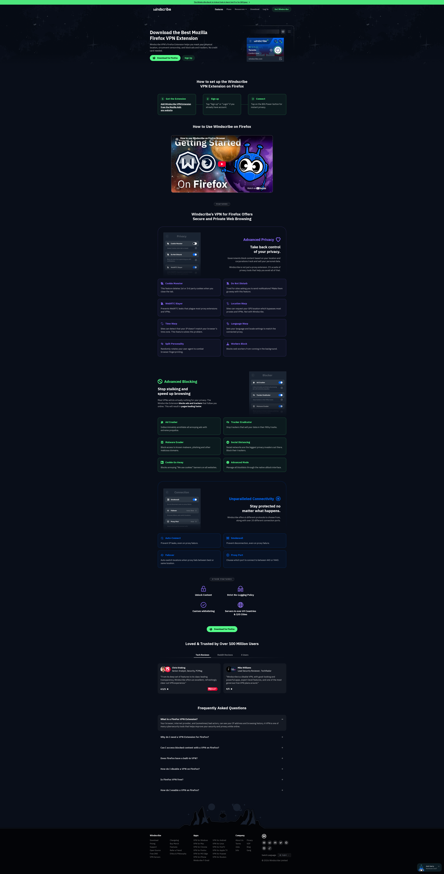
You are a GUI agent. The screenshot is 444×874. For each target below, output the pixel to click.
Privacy (250, 840)
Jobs (238, 847)
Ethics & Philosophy (178, 853)
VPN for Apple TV (220, 850)
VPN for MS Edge (200, 853)
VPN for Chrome (200, 847)
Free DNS (154, 853)
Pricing (152, 843)
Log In (265, 9)
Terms (238, 843)
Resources (240, 9)
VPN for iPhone (199, 857)
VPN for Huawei (219, 853)
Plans (229, 9)
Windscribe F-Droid (201, 860)
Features (219, 9)
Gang (249, 850)
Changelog (174, 840)
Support (153, 847)
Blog (249, 847)
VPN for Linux (218, 843)
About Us (239, 840)
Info (237, 850)
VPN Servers (155, 857)
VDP (248, 843)
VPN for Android (219, 840)
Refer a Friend (176, 850)
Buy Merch (174, 843)
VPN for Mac (198, 843)
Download (254, 9)
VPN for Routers (219, 857)
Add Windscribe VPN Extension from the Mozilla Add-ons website (176, 107)
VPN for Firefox (199, 850)
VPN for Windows (200, 840)
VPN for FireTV (219, 847)
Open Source (155, 850)
